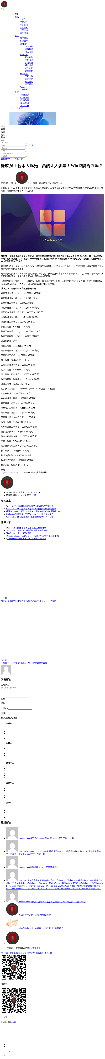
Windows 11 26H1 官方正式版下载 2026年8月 (27, 530)
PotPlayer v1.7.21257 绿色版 (19, 533)
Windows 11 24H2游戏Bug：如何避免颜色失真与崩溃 (30, 517)
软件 (17, 36)
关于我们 (5, 953)
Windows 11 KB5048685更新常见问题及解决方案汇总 (30, 506)
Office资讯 (24, 103)
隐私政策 (22, 953)
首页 (17, 14)
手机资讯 (24, 25)
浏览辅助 (29, 79)
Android (23, 87)
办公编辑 (29, 46)
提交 (3, 713)
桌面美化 (29, 71)
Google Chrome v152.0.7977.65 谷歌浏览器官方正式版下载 (33, 536)
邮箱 (3, 703)
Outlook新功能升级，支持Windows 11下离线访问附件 (30, 514)
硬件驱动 (29, 68)
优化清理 (29, 60)
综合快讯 (24, 33)
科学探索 (24, 27)
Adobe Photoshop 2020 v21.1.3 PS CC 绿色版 (26, 538)
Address (4, 708)
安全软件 (29, 57)
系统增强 (29, 65)
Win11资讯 (24, 95)
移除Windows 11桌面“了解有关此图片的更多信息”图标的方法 (33, 511)
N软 (34, 495)
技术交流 (19, 108)
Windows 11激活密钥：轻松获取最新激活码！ (27, 528)
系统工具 (24, 54)
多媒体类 (24, 41)
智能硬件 (24, 22)
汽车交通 (24, 30)
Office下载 (24, 106)
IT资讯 (23, 19)
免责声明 (31, 953)
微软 (17, 92)
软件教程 (24, 89)
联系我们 (40, 953)
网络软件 (24, 73)
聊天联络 (29, 84)
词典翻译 (29, 49)
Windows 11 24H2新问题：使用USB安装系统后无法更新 (31, 509)
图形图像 (24, 38)
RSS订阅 (48, 953)
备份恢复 (29, 63)
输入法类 (29, 52)
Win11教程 (24, 100)
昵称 (3, 698)
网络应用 (29, 82)
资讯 (17, 17)
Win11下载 (24, 97)
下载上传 (29, 76)
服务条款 (14, 953)
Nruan (30, 183)
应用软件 (24, 44)
